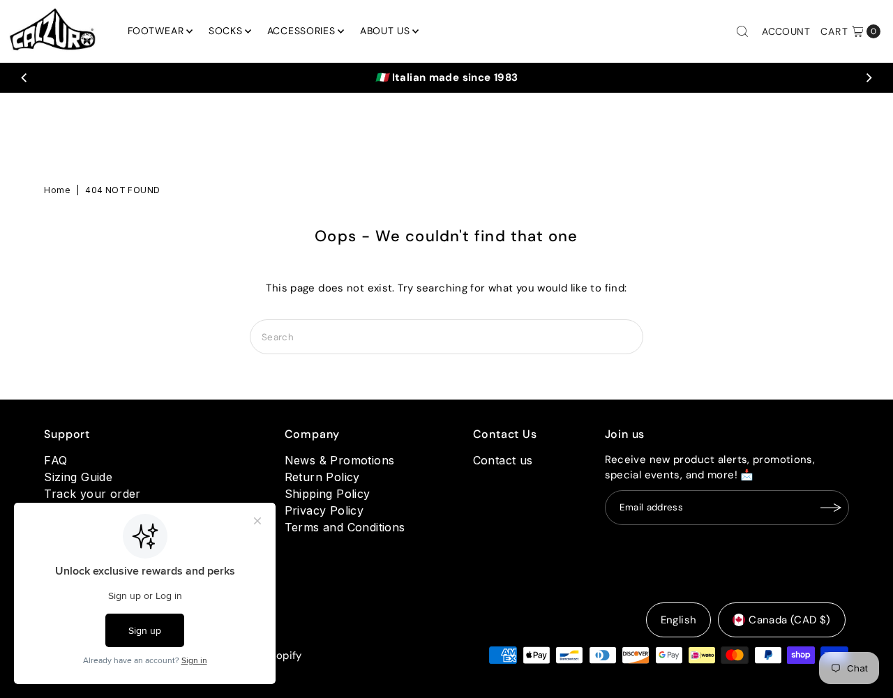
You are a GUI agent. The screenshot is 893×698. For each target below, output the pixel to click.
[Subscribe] (831, 507)
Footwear (156, 30)
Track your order (92, 494)
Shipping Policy (327, 494)
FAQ (55, 460)
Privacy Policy (324, 510)
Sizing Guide (78, 477)
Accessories (301, 30)
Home (57, 190)
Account (786, 31)
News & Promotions (340, 460)
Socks (226, 30)
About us (385, 30)
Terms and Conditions (345, 527)
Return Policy (322, 477)
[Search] (742, 31)
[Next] (869, 77)
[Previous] (24, 77)
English (679, 620)
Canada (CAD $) (789, 620)
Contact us (503, 460)
